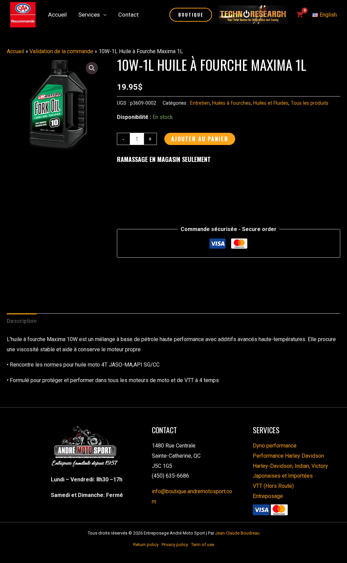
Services (89, 14)
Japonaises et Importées (283, 476)
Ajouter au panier (199, 139)
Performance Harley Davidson (288, 456)
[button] (190, 15)
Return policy (147, 544)
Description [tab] (22, 321)
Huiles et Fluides (270, 103)
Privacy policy (176, 544)
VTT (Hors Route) (273, 486)
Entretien (200, 103)
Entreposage (268, 496)
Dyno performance (275, 445)
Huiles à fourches (231, 103)
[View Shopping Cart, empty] (299, 15)
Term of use (202, 544)
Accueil (57, 14)
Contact (128, 14)
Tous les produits (309, 103)
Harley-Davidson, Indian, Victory (290, 466)
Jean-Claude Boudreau (237, 533)
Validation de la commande (61, 51)
